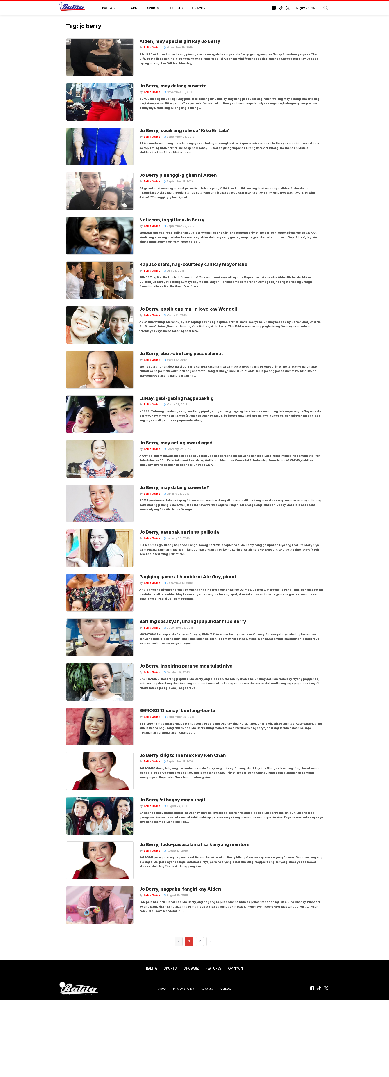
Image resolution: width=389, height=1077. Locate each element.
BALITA (107, 8)
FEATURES (175, 8)
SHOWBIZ (131, 8)
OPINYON (198, 8)
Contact (225, 988)
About (162, 988)
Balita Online (152, 47)
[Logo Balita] (72, 8)
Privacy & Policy (183, 988)
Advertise (207, 988)
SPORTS (153, 8)
